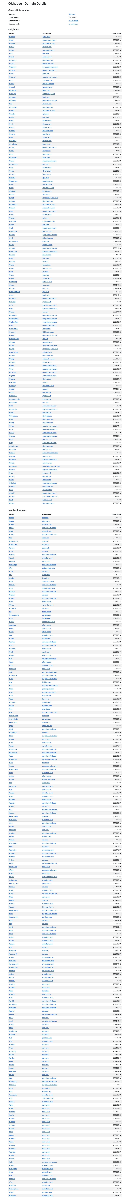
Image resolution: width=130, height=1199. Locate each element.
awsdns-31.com (48, 581)
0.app (11, 756)
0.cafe (11, 890)
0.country (12, 907)
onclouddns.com (48, 50)
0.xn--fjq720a (13, 883)
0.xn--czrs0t (13, 722)
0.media (12, 1118)
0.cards (11, 806)
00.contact (12, 60)
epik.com (45, 114)
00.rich (11, 480)
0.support (12, 1149)
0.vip (10, 790)
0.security (12, 1196)
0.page (11, 746)
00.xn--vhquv (13, 329)
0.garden (12, 853)
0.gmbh (11, 1001)
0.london (12, 1045)
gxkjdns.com (47, 352)
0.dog (11, 699)
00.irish (11, 111)
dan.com (45, 117)
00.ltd (11, 406)
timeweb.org (46, 1092)
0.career (11, 524)
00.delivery (12, 67)
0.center (11, 555)
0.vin (10, 1078)
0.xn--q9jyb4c (13, 1189)
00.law (11, 215)
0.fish (11, 897)
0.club (11, 602)
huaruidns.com (47, 1169)
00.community (14, 339)
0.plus (11, 796)
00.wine (11, 124)
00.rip (11, 439)
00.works (12, 131)
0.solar (11, 937)
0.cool (11, 571)
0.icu (10, 682)
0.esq (11, 930)
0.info (11, 763)
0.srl (10, 783)
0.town (11, 941)
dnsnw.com (46, 722)
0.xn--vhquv (13, 820)
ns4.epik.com (73, 24)
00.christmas (13, 446)
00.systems (13, 402)
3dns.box (45, 991)
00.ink (11, 228)
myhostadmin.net (48, 221)
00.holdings (13, 409)
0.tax (10, 810)
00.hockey (12, 449)
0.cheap (11, 534)
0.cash (11, 528)
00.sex (11, 211)
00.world (12, 134)
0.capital (12, 803)
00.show (12, 379)
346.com (45, 258)
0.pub (11, 1088)
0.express (12, 1152)
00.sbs (11, 268)
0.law (11, 743)
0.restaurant (13, 867)
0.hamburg (13, 732)
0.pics (11, 692)
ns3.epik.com (73, 21)
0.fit (10, 612)
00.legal (11, 349)
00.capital (12, 298)
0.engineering (13, 910)
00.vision (12, 456)
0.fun (10, 1041)
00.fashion (12, 141)
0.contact (12, 1112)
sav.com (45, 262)
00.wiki (11, 117)
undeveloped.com (48, 622)
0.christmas (13, 1031)
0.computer (13, 1095)
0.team (11, 766)
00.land (11, 366)
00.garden (12, 191)
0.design (12, 592)
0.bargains (12, 850)
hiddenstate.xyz (48, 332)
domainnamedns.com (50, 453)
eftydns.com (46, 171)
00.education (13, 322)
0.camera (12, 1139)
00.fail (11, 80)
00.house (72, 14)
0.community (13, 917)
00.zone (11, 285)
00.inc (11, 419)
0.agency (12, 813)
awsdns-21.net (47, 981)
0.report (11, 957)
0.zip (10, 924)
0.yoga (11, 826)
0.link (11, 998)
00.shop (12, 453)
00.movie (12, 178)
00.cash (11, 476)
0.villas (11, 900)
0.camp (11, 521)
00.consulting (13, 319)
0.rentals (12, 971)
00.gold (11, 194)
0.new (11, 914)
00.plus (11, 265)
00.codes (12, 356)
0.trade (11, 776)
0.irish (11, 618)
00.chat (11, 50)
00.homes (12, 97)
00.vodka (12, 114)
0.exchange (13, 565)
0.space (11, 944)
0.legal (11, 1192)
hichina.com (46, 255)
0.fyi (10, 575)
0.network (12, 669)
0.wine (11, 628)
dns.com (45, 54)
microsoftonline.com (49, 877)
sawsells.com (47, 490)
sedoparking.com (48, 43)
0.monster (12, 1051)
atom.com (46, 158)
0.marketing (13, 753)
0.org (10, 685)
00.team (12, 235)
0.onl (10, 1092)
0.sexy (11, 736)
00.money (12, 302)
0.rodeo (11, 706)
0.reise (11, 894)
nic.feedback (47, 416)
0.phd (11, 927)
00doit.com (46, 174)
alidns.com (46, 194)
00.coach (12, 470)
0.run (10, 709)
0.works (11, 904)
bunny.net (45, 699)
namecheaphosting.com (51, 466)
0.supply (12, 1145)
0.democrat (13, 954)
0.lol (10, 659)
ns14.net (45, 518)
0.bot (10, 1098)
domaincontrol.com (49, 40)
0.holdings (12, 1085)
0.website (12, 1071)
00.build (12, 493)
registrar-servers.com (49, 77)
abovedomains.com (49, 345)
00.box (11, 392)
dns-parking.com (48, 503)
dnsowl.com (46, 392)
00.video (12, 255)
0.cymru (12, 548)
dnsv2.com (46, 709)
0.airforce (12, 961)
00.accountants (14, 292)
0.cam (11, 1028)
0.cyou (11, 551)
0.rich (11, 1172)
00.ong (11, 423)
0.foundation (13, 843)
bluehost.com (47, 524)
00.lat (11, 500)
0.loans (11, 655)
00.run (11, 369)
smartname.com (48, 84)
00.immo (12, 436)
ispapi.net (45, 578)
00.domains (13, 396)
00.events (12, 382)
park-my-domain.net (49, 672)
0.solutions (13, 749)
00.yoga (12, 278)
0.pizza (11, 793)
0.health (12, 585)
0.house (11, 1159)
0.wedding (12, 625)
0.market (12, 1125)
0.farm (11, 645)
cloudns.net (46, 702)
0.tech (11, 1021)
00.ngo (11, 426)
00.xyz (11, 309)
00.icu (11, 490)
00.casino (12, 372)
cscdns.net (46, 652)
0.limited (12, 1122)
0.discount (12, 951)
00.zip (11, 443)
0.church (12, 598)
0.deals (11, 840)
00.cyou (11, 64)
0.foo (10, 1182)
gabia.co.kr (46, 37)
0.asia (11, 689)
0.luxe (11, 696)
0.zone (11, 837)
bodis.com (46, 90)
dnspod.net (46, 151)
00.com (11, 161)
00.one (11, 275)
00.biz (11, 54)
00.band (12, 37)
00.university (13, 241)
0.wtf (10, 635)
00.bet (11, 40)
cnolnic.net (46, 134)
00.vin (11, 325)
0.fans (11, 1018)
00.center (12, 70)
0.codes (11, 639)
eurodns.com (47, 463)
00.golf (11, 198)
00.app (11, 225)
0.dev (11, 712)
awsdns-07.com (48, 188)
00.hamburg (13, 205)
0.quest (11, 1068)
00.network (13, 158)
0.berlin (11, 518)
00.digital (12, 362)
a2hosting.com (47, 238)
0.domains (12, 702)
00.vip (11, 258)
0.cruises (12, 887)
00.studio (12, 486)
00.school (12, 221)
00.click (11, 57)
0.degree (12, 988)
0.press (11, 1065)
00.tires (11, 503)
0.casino (12, 994)
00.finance (12, 100)
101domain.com (48, 1098)
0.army (11, 977)
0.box (11, 991)
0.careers (12, 857)
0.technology (13, 769)
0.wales (11, 622)
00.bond (12, 87)
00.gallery (12, 386)
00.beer (11, 147)
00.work (11, 127)
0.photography (14, 964)
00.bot (11, 473)
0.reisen (11, 860)
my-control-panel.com (50, 67)
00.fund (11, 433)
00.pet (11, 272)
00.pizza (12, 262)
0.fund (11, 870)
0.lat (10, 1038)
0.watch (11, 1135)
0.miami (12, 800)
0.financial (12, 608)
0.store (11, 1014)
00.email (12, 335)
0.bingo (11, 1165)
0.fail (10, 568)
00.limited (12, 483)
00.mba (11, 151)
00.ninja (12, 463)
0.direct (11, 1108)
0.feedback (13, 1081)
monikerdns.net (47, 786)
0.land (11, 679)
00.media (12, 174)
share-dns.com (47, 1165)
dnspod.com (46, 154)
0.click (11, 1162)
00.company (13, 164)
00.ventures (13, 251)
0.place (11, 1155)
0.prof (11, 934)
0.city (11, 672)
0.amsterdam (13, 716)
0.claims (12, 984)
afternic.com (46, 47)
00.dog (11, 359)
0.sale (11, 1132)
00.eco (11, 74)
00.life (11, 184)
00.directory (13, 282)
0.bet (10, 947)
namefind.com (47, 181)
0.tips (11, 773)
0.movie (11, 1128)
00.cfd (11, 429)
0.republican (13, 967)
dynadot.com (47, 706)
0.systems (12, 1008)
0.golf (11, 729)
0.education (13, 880)
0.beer (11, 662)
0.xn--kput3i (13, 1169)
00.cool (11, 84)
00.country (12, 332)
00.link (11, 413)
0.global (12, 578)
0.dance (11, 1142)
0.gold (11, 726)
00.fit (10, 104)
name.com (46, 285)
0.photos (12, 1179)
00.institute (13, 231)
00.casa (11, 47)
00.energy (12, 77)
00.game (12, 376)
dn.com (45, 551)
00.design (12, 94)
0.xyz (10, 823)
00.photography (14, 399)
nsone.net (45, 538)
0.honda (12, 981)
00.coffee (12, 460)
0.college (12, 1034)
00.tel (11, 238)
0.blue (11, 1105)
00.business (13, 181)
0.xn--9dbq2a (13, 719)
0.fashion (12, 649)
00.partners (13, 315)
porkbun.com (47, 57)
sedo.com (45, 716)
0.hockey (12, 595)
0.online (11, 1058)
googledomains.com (49, 100)
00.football (13, 107)
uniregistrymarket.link (50, 685)
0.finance (12, 605)
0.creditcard (13, 545)
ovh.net (45, 339)
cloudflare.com (47, 60)
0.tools (11, 877)
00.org (11, 168)
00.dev (11, 188)
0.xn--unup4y (13, 816)
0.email (11, 558)
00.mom (12, 342)
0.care (11, 531)
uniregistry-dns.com (49, 659)
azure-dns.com (47, 80)
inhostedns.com (48, 386)
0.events (12, 561)
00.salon (12, 312)
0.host (11, 1048)
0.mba (11, 665)
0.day (11, 581)
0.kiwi (11, 847)
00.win (11, 121)
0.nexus (11, 1102)
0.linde (11, 652)
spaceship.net (47, 87)
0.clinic (11, 974)
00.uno (11, 245)
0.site (11, 1061)
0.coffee (12, 642)
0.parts (11, 1115)
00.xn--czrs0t (13, 352)
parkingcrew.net (48, 689)
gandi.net (45, 74)
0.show (11, 739)
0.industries (13, 759)
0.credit (11, 873)
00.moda (12, 248)
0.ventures (12, 786)
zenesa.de (45, 548)
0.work (11, 632)
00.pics (11, 345)
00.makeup (13, 144)
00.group (12, 201)
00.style (11, 295)
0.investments (14, 615)
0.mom (11, 1055)
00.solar (12, 218)
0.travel (11, 779)
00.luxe (11, 171)
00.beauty (12, 90)
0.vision (11, 1011)
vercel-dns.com (47, 605)
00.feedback (13, 416)
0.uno (11, 920)
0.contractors (13, 541)
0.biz (10, 538)
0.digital (12, 833)
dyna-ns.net (46, 302)
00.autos (12, 43)
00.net (11, 154)
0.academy (13, 1004)
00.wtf (11, 137)
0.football (12, 1185)
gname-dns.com (48, 64)
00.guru (11, 389)
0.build (11, 1075)
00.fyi (11, 305)
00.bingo (12, 496)
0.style (11, 863)
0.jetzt (11, 1175)
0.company (13, 675)
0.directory (12, 830)
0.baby (11, 1024)
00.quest (12, 208)
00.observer (13, 466)
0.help (11, 588)
